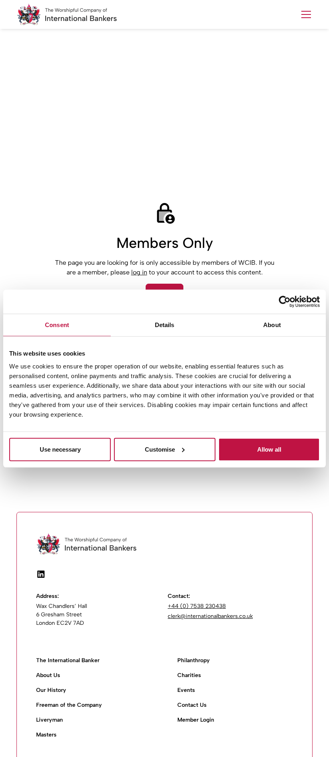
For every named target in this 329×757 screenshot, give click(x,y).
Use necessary (60, 449)
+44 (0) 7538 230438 (197, 606)
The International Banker (68, 660)
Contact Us (192, 705)
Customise (160, 449)
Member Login (195, 719)
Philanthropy (193, 660)
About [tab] (272, 324)
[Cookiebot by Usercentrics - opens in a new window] (285, 302)
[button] (305, 14)
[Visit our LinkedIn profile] (41, 574)
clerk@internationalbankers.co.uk (210, 616)
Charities (189, 675)
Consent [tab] (57, 324)
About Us (48, 675)
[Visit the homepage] (164, 544)
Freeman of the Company (69, 705)
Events (186, 690)
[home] (66, 14)
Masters (46, 734)
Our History (51, 690)
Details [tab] (165, 324)
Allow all (269, 449)
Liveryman (49, 719)
